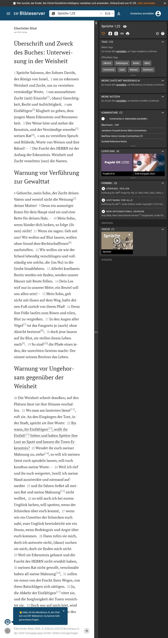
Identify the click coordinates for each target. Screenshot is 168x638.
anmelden (121, 51)
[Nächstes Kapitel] (87, 631)
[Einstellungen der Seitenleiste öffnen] (157, 33)
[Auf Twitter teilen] (116, 33)
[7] (24, 324)
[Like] (103, 33)
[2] (33, 109)
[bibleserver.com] (29, 13)
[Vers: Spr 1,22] (124, 26)
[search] (78, 13)
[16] (58, 573)
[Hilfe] (162, 33)
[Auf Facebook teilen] (110, 33)
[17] (58, 592)
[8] (41, 330)
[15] (62, 491)
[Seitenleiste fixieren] (96, 23)
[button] (165, 3)
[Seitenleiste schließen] (96, 332)
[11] (72, 409)
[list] (133, 133)
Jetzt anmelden (146, 3)
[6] (69, 242)
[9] (23, 343)
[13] (27, 434)
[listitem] (133, 125)
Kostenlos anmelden (142, 13)
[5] (74, 198)
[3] (76, 128)
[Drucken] (127, 33)
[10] (45, 343)
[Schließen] (63, 611)
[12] (50, 428)
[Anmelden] (158, 13)
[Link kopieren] (122, 33)
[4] (32, 135)
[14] (46, 453)
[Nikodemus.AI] (7, 622)
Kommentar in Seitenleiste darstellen (128, 118)
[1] (48, 97)
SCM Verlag (22, 32)
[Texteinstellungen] (119, 13)
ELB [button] (107, 13)
